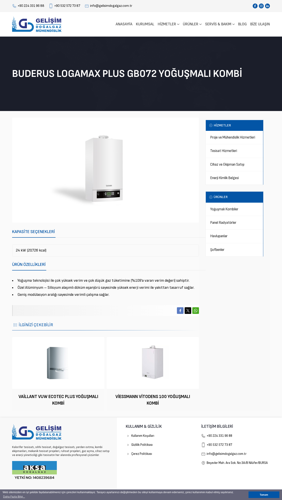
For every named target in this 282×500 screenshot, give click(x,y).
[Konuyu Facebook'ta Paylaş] (180, 310)
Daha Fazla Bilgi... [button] (14, 496)
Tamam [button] (264, 494)
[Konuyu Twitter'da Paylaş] (188, 310)
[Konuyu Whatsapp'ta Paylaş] (195, 310)
